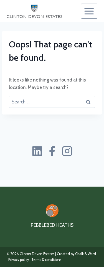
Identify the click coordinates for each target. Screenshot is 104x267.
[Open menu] (89, 11)
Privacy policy (18, 260)
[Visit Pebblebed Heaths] (52, 210)
